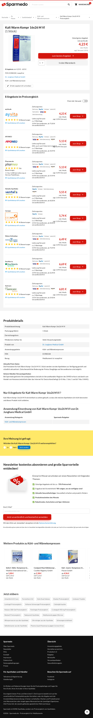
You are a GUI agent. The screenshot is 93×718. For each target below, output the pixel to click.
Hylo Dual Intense (43, 599)
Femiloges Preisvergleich (39, 610)
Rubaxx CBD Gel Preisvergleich (16, 610)
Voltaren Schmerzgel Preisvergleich (37, 604)
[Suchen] (68, 4)
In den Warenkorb (67, 63)
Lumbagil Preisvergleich (13, 604)
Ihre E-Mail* (7, 507)
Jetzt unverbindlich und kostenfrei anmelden (27, 517)
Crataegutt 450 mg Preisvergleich (63, 610)
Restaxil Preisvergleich (13, 615)
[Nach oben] (87, 712)
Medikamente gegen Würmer (53, 615)
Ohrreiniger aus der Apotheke (42, 620)
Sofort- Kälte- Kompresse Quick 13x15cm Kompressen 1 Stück (17, 568)
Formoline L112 (27, 599)
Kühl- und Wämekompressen (15, 422)
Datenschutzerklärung (47, 523)
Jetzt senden (24, 447)
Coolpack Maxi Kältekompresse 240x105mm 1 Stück (45, 568)
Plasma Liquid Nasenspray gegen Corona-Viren (47, 626)
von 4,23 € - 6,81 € (15, 69)
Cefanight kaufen (60, 604)
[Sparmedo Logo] (15, 4)
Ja (8, 447)
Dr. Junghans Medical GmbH (15, 77)
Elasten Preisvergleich (61, 599)
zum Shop (77, 116)
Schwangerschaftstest (64, 620)
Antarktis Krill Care (11, 599)
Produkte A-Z (52, 652)
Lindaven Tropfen (79, 599)
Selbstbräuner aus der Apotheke (16, 626)
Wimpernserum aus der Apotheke (16, 620)
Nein (15, 447)
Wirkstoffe (51, 657)
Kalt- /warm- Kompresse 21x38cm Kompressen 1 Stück (73, 568)
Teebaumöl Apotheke (31, 615)
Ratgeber (50, 655)
